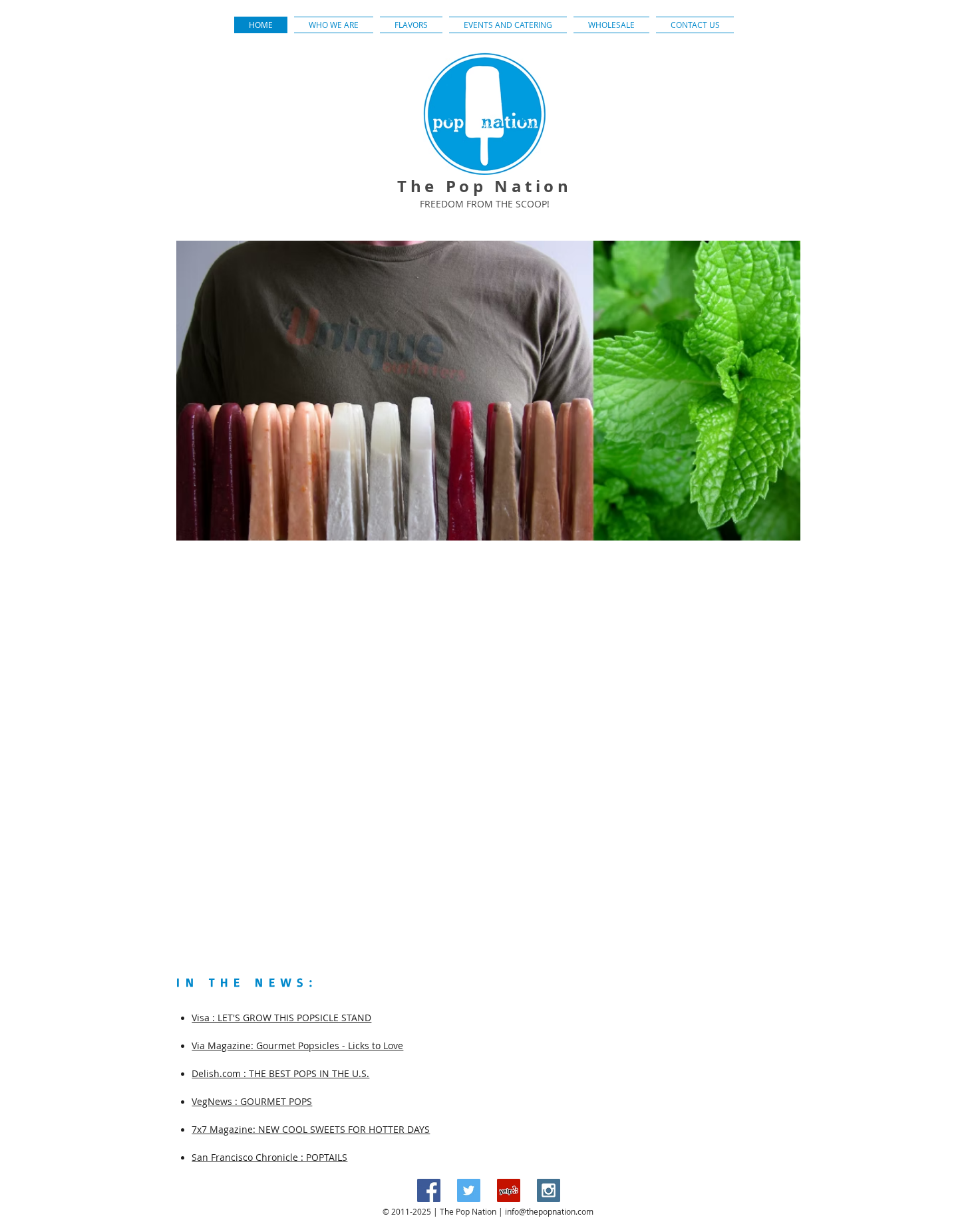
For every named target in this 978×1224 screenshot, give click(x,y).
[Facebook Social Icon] (428, 1190)
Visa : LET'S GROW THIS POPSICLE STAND (281, 1017)
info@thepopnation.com (549, 1211)
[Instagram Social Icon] (548, 1190)
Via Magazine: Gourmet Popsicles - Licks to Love (297, 1045)
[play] (772, 529)
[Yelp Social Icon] (508, 1190)
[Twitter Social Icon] (468, 1190)
